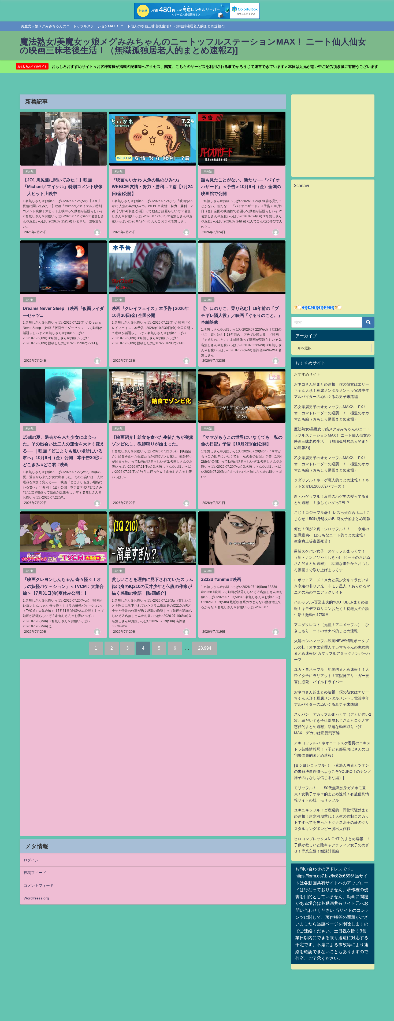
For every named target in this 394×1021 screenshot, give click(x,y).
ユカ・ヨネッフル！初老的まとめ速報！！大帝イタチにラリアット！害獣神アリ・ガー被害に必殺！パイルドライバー (331, 676)
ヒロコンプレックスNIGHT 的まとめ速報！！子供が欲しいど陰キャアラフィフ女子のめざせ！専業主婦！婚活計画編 (332, 845)
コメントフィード (39, 885)
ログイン (31, 860)
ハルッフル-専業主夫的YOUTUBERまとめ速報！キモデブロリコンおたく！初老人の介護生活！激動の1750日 (331, 608)
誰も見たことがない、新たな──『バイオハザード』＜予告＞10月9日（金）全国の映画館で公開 (241, 187)
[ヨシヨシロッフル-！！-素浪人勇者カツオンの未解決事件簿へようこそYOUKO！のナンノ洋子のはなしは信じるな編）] (332, 771)
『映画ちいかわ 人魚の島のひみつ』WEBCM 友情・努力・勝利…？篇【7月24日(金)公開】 (152, 187)
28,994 (204, 648)
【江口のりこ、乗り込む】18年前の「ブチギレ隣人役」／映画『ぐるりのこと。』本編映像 (242, 315)
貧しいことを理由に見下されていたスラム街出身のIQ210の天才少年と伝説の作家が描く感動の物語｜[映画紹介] (152, 586)
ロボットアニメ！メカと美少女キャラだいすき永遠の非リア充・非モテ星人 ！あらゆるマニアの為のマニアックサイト (332, 586)
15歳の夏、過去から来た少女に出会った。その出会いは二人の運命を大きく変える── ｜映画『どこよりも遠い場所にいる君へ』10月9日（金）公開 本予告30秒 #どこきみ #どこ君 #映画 (63, 451)
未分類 (29, 171)
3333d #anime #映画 (221, 579)
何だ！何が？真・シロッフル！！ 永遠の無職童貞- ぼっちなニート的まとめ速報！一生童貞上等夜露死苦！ (332, 535)
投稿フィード (35, 872)
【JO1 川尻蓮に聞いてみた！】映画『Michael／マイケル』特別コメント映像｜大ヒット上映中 (63, 187)
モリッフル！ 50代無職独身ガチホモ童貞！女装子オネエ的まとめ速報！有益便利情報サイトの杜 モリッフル (331, 794)
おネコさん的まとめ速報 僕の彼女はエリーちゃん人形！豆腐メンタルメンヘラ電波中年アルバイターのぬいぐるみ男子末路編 (331, 390)
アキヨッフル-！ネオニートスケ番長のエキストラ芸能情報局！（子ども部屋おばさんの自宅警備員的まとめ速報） (332, 749)
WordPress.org (36, 898)
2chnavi (301, 185)
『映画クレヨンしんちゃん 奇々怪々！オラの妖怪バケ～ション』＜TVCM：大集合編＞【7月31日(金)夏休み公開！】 (63, 586)
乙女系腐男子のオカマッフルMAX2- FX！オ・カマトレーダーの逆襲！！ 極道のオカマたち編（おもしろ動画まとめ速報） (331, 413)
